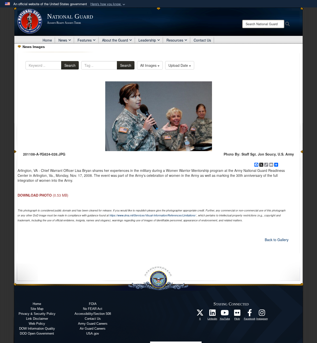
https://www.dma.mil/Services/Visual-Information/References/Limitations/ (152, 215)
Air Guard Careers (93, 328)
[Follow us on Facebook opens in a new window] (249, 314)
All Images (149, 65)
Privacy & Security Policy (37, 314)
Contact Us (202, 40)
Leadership (147, 40)
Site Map (36, 309)
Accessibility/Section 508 (93, 314)
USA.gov (92, 333)
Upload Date (178, 65)
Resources (174, 40)
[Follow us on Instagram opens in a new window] (262, 314)
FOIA (93, 304)
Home (47, 40)
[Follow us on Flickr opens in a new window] (237, 314)
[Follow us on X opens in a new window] (200, 314)
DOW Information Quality (37, 328)
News (62, 40)
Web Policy (37, 323)
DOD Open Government (37, 333)
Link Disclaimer (37, 318)
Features (85, 40)
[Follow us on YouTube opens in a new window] (225, 314)
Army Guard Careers (92, 323)
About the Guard (115, 40)
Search (70, 65)
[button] (108, 4)
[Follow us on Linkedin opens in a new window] (212, 314)
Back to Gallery (277, 239)
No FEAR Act (92, 309)
